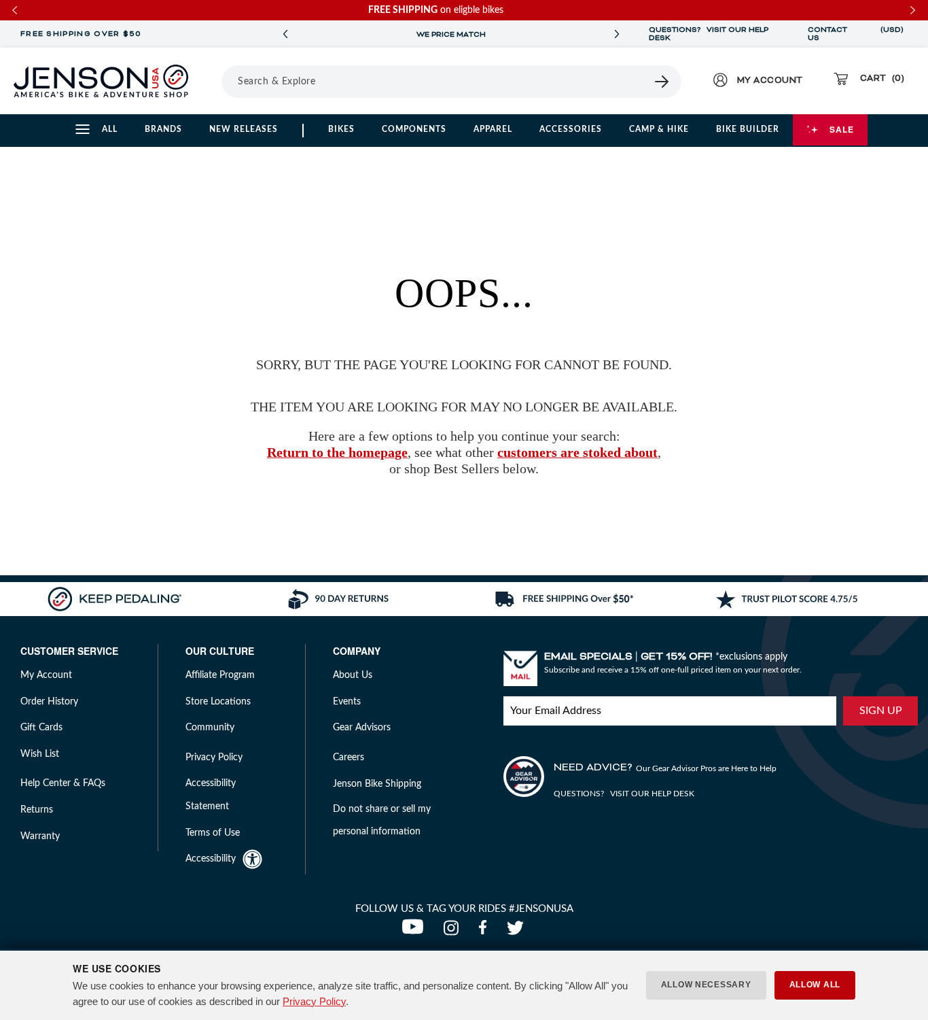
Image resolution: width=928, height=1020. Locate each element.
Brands (163, 129)
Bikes (341, 129)
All (110, 129)
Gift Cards (41, 727)
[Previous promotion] (285, 34)
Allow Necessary (706, 984)
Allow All (814, 984)
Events (347, 702)
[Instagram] (454, 931)
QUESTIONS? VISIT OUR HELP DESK (708, 34)
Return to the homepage (337, 452)
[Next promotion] (617, 34)
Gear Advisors (362, 727)
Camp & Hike (659, 129)
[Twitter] (517, 931)
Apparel (493, 129)
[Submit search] (662, 81)
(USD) (892, 34)
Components (414, 129)
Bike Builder (747, 129)
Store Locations (218, 702)
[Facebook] (485, 931)
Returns (36, 810)
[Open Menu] (216, 81)
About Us (352, 675)
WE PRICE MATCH (451, 34)
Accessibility (210, 859)
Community (209, 727)
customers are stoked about (577, 452)
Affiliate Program (220, 675)
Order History (49, 702)
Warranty (40, 836)
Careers (348, 757)
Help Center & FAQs (62, 783)
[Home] (101, 81)
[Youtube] (415, 931)
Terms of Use (212, 833)
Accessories (570, 129)
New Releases (243, 129)
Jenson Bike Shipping (377, 784)
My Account (46, 675)
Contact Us (827, 34)
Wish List (39, 754)
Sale (841, 129)
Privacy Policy (314, 1001)
